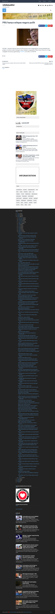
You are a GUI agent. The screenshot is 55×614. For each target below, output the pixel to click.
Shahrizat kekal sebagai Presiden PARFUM (27, 364)
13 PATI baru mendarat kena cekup (25, 270)
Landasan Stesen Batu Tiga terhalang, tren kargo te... (28, 411)
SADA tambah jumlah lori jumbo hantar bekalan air (28, 249)
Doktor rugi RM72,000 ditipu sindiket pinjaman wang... (27, 453)
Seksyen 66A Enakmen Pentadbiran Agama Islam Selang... (28, 261)
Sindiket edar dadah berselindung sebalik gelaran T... (28, 394)
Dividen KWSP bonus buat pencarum (26, 344)
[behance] (45, 5)
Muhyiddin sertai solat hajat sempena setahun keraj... (27, 233)
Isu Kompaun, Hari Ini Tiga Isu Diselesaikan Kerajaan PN (29, 566)
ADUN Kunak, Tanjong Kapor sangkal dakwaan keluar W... (27, 441)
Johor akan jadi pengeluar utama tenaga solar (27, 256)
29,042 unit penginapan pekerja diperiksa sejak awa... (28, 459)
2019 (18, 480)
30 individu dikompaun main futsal (25, 296)
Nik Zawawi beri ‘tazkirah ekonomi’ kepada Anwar (28, 556)
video (22, 204)
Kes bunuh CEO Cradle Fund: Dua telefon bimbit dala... (28, 447)
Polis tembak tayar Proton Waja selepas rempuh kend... (28, 475)
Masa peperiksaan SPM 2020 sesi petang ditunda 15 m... (28, 432)
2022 (18, 215)
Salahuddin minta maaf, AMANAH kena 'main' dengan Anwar (30, 517)
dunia (21, 191)
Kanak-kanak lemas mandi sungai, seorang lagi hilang (27, 355)
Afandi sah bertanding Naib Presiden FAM (26, 335)
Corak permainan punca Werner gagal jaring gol (28, 301)
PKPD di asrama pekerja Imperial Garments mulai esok (28, 279)
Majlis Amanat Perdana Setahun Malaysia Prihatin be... (28, 276)
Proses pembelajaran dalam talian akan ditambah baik (28, 293)
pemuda (18, 200)
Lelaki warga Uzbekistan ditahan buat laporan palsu (27, 329)
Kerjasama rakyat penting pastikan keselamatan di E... (28, 286)
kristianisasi (30, 196)
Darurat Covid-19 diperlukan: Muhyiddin (26, 239)
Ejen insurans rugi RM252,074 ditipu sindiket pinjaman (27, 467)
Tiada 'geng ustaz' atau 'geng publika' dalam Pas (28, 443)
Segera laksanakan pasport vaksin (25, 353)
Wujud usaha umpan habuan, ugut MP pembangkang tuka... (26, 418)
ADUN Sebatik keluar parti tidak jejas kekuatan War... (27, 430)
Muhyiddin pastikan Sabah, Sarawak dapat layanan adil (28, 244)
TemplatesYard (13, 612)
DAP (37, 189)
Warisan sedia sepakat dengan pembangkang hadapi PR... (27, 398)
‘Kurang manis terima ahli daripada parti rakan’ (27, 358)
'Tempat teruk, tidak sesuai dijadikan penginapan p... (28, 473)
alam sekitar (19, 189)
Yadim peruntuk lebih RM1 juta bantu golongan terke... (28, 384)
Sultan (17, 204)
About (44, 1)
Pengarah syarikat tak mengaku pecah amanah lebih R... (27, 258)
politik (17, 202)
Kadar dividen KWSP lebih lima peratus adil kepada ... (28, 346)
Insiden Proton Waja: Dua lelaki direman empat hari (28, 402)
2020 (18, 479)
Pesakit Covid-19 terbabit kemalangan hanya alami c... (28, 352)
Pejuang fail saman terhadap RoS (25, 400)
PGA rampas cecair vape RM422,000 (25, 253)
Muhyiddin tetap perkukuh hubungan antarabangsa (26, 241)
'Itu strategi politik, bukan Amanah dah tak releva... (28, 272)
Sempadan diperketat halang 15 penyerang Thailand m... (27, 379)
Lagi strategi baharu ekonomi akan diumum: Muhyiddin (27, 248)
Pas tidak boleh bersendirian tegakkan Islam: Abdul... (27, 445)
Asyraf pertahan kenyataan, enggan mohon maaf (28, 413)
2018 (18, 481)
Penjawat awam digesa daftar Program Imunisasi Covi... (28, 462)
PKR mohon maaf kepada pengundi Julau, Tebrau (28, 266)
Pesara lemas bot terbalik (23, 392)
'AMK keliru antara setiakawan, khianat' (26, 306)
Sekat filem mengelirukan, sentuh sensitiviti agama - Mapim (30, 155)
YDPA (29, 204)
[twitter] (41, 5)
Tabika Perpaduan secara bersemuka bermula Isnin (28, 396)
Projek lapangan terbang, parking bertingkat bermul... (27, 374)
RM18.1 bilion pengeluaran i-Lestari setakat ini (27, 405)
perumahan (29, 200)
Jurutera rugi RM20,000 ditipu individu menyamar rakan (28, 284)
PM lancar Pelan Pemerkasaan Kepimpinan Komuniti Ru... (27, 333)
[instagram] (50, 5)
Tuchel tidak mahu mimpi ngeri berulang (26, 401)
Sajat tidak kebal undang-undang (25, 409)
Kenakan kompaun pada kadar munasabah (26, 407)
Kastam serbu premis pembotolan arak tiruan (27, 454)
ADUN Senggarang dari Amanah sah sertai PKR (28, 362)
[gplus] (43, 5)
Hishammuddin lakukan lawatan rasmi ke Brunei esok (28, 361)
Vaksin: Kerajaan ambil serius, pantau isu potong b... (28, 251)
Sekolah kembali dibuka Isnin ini (24, 357)
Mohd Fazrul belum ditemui (23, 331)
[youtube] (48, 5)
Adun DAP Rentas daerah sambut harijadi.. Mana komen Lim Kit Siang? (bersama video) (30, 546)
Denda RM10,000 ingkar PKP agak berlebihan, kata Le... (28, 371)
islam (30, 191)
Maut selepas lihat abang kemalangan (26, 365)
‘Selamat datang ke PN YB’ (23, 265)
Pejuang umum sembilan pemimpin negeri (26, 269)
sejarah (30, 202)
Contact (50, 1)
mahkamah (25, 198)
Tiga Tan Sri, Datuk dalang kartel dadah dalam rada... (27, 315)
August (20, 223)
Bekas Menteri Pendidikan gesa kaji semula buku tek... (28, 312)
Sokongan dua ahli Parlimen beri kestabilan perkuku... (27, 274)
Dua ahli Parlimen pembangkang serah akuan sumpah (27, 300)
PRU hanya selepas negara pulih (24, 385)
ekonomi (25, 191)
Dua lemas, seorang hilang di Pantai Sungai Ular (28, 369)
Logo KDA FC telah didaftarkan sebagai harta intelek (27, 439)
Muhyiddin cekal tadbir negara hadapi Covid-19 (28, 245)
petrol (35, 200)
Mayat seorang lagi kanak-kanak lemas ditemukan (28, 348)
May (19, 227)
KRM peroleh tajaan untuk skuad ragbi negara (27, 449)
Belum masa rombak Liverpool (24, 404)
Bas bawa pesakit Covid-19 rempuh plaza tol (27, 389)
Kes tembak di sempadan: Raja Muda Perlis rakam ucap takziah (30, 526)
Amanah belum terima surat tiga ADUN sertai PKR (28, 327)
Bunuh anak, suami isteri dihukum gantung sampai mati (28, 320)
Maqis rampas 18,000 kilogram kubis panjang (27, 425)
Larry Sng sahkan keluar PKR (24, 262)
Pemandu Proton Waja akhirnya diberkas (26, 426)
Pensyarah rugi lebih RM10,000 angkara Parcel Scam (27, 341)
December (20, 218)
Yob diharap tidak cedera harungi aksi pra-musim (28, 336)
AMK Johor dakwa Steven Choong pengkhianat (28, 268)
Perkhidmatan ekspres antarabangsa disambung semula (28, 415)
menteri (30, 198)
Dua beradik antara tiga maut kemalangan (26, 349)
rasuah (26, 202)
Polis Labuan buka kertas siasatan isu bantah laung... (27, 281)
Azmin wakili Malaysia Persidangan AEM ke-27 (27, 451)
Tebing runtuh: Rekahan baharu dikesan (26, 291)
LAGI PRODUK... (19, 509)
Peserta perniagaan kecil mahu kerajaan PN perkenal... (27, 237)
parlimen (35, 198)
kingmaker (24, 196)
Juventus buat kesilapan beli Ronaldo (26, 324)
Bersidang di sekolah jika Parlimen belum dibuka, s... (28, 391)
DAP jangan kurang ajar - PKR (29, 573)
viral (26, 204)
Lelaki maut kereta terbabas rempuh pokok (27, 235)
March (19, 230)
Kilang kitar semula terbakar (24, 471)
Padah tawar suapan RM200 (24, 317)
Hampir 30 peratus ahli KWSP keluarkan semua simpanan (28, 376)
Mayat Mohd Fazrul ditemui (23, 308)
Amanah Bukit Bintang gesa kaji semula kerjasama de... (28, 323)
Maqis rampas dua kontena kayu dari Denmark (27, 408)
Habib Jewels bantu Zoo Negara (24, 421)
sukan (35, 202)
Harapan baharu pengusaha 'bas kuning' (26, 420)
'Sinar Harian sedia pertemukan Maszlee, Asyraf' (28, 428)
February (20, 231)
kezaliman (18, 196)
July (19, 224)
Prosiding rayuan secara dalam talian (25, 318)
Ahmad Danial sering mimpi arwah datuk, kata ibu (28, 297)
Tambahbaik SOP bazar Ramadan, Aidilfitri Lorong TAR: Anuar (30, 592)
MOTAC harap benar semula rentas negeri (27, 295)
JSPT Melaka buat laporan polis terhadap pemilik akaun (28, 305)
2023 (18, 213)
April (19, 228)
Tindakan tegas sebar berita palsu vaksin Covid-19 (28, 436)
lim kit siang (18, 198)
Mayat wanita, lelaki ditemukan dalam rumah (27, 254)
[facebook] (38, 5)
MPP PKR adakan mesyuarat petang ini (26, 303)
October (20, 220)
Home (40, 1)
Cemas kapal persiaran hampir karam (25, 326)
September (20, 222)
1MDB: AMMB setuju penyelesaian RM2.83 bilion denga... (28, 435)
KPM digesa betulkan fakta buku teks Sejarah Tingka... (27, 381)
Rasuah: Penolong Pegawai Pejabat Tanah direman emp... (28, 464)
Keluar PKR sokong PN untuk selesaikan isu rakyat (28, 264)
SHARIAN (22, 51)
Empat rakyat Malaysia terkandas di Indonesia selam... (27, 289)
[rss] (52, 5)
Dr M (17, 191)
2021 (18, 216)
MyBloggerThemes (27, 612)
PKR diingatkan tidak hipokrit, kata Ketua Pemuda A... (28, 310)
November (20, 219)
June (19, 226)
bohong (25, 189)
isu (33, 191)
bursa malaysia (31, 189)
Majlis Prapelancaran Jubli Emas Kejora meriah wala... (27, 338)
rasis (22, 202)
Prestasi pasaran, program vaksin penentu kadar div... (28, 388)
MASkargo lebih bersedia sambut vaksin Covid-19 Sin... (28, 457)
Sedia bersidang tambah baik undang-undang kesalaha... (27, 367)
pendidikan (23, 200)
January (20, 477)
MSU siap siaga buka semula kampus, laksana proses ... (27, 423)
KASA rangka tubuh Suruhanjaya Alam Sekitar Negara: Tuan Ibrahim (30, 602)
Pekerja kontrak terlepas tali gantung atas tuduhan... (27, 469)
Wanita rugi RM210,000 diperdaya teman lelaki (27, 343)
